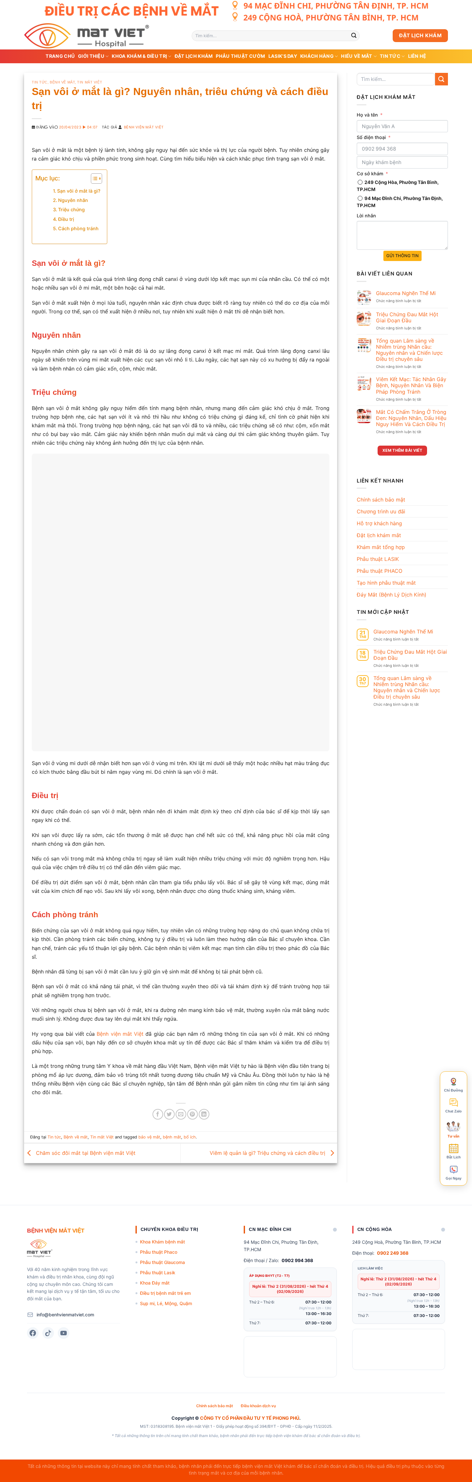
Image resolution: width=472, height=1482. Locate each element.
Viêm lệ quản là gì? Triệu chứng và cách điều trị (268, 1152)
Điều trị (66, 219)
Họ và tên (367, 115)
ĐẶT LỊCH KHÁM (194, 56)
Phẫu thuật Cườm (240, 56)
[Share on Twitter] (169, 1114)
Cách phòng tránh (78, 228)
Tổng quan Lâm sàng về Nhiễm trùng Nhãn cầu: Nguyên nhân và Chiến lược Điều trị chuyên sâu (409, 350)
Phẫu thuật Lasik (157, 1272)
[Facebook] (33, 1333)
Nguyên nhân (73, 200)
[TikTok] (48, 1333)
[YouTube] (63, 1333)
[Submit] (353, 35)
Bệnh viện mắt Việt (144, 127)
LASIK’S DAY (282, 56)
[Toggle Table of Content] (93, 178)
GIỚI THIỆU (91, 56)
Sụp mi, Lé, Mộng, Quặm (166, 1303)
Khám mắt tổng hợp (381, 547)
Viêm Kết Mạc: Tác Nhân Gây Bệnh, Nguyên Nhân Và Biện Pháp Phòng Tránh (411, 385)
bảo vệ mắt (149, 1137)
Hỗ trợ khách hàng (379, 523)
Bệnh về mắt (62, 82)
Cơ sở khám (370, 173)
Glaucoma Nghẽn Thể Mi (406, 293)
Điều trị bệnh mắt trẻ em (165, 1293)
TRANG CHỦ (60, 56)
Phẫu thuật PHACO (379, 571)
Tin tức (390, 56)
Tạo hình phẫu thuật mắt (386, 583)
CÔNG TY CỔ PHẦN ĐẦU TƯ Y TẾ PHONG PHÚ (249, 1418)
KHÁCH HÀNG (317, 56)
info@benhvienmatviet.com (65, 1314)
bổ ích (190, 1137)
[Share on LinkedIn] (204, 1114)
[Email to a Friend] (181, 1114)
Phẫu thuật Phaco (158, 1252)
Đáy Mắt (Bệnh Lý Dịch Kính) (391, 594)
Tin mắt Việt (89, 82)
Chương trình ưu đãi (381, 511)
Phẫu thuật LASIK (378, 559)
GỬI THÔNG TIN (402, 255)
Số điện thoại (371, 137)
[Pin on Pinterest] (192, 1114)
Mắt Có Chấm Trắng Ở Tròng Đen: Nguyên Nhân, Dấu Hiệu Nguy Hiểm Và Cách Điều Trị (411, 418)
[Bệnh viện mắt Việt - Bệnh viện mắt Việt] (103, 35)
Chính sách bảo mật (381, 499)
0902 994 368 (297, 1260)
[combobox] (364, 149)
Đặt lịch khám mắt (379, 535)
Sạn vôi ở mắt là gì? (79, 191)
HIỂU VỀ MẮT (356, 56)
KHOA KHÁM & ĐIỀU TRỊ (139, 56)
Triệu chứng (71, 209)
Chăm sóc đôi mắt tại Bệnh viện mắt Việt (84, 1152)
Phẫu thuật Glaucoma (162, 1262)
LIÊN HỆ (417, 56)
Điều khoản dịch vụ (258, 1405)
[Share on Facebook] (158, 1114)
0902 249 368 (392, 1253)
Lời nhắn (366, 215)
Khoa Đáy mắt (155, 1283)
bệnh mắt (172, 1137)
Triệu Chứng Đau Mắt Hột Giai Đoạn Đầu (407, 317)
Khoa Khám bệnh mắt (162, 1241)
